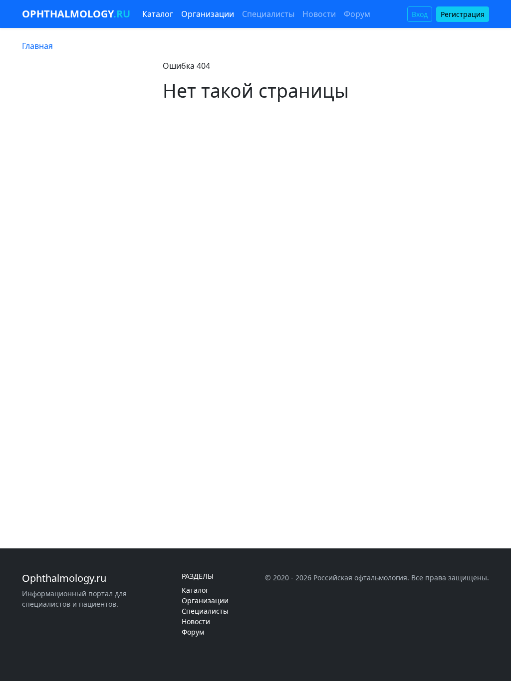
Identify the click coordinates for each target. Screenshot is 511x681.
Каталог (157, 13)
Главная (37, 45)
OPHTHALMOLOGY (76, 13)
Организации (207, 13)
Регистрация (463, 14)
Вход (420, 14)
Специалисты (268, 13)
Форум (357, 13)
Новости (319, 13)
